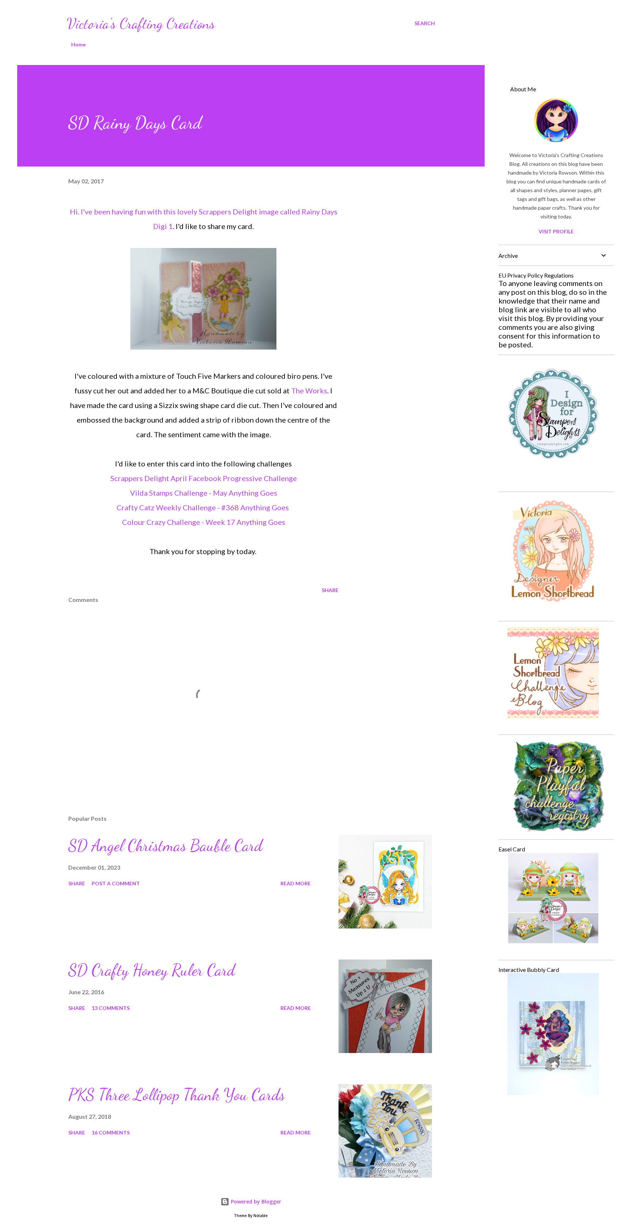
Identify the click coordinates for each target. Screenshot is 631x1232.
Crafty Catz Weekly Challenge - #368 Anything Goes (202, 507)
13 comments (111, 1008)
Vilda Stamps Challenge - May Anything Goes (203, 492)
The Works (309, 390)
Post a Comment (116, 883)
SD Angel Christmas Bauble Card (165, 845)
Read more (295, 883)
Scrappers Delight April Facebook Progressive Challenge (203, 478)
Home (78, 44)
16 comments (111, 1132)
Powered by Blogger (255, 1201)
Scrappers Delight (228, 211)
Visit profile (556, 231)
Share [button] (330, 590)
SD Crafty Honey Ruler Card (151, 970)
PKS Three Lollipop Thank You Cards (176, 1094)
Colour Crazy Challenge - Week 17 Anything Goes (203, 522)
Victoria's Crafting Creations (141, 23)
